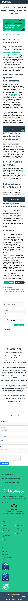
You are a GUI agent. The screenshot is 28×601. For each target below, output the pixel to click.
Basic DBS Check (7, 528)
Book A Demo (19, 282)
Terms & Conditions (7, 557)
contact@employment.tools (12, 478)
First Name (3, 421)
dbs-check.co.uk (16, 401)
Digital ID (5, 539)
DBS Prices (19, 525)
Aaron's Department (13, 594)
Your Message (3, 446)
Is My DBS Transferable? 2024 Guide (14, 289)
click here (15, 357)
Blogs (18, 528)
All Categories (8, 287)
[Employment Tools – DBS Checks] (6, 2)
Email (1, 434)
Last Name (2, 427)
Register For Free (9, 282)
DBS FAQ (19, 533)
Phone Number (3, 440)
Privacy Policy (5, 554)
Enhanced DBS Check (16, 94)
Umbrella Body (20, 530)
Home (4, 525)
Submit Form (4, 463)
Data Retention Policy (7, 560)
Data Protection (6, 551)
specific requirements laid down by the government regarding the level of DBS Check (12, 54)
